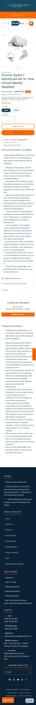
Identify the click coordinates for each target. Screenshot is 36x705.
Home (7, 519)
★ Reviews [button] (34, 354)
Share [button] (6, 290)
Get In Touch (11, 582)
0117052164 (26, 150)
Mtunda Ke (15, 689)
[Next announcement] (32, 6)
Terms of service (24, 693)
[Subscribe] (30, 672)
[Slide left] (13, 68)
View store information (12, 145)
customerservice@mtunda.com (17, 636)
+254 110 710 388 (10, 629)
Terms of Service (12, 553)
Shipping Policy (11, 547)
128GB (6, 110)
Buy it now (18, 132)
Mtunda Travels (12, 596)
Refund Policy (10, 541)
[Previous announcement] (4, 6)
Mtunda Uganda (12, 587)
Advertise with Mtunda (14, 564)
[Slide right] (22, 68)
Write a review (18, 314)
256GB (16, 110)
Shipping (4, 94)
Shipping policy (11, 696)
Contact (8, 530)
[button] (4, 23)
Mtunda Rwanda (13, 591)
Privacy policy (12, 693)
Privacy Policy (10, 536)
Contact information (25, 696)
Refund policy (25, 689)
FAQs (7, 558)
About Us (9, 524)
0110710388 (15, 150)
